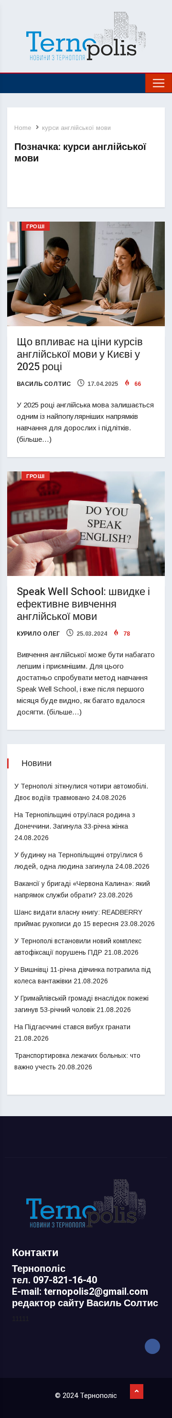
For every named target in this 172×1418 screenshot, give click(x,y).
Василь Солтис (44, 384)
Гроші (35, 227)
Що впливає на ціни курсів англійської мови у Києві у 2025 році (80, 354)
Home (22, 127)
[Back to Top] (136, 1391)
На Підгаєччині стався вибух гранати (72, 1027)
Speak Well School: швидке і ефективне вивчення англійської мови (83, 604)
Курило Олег (38, 633)
